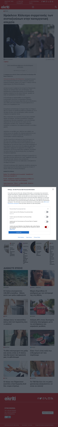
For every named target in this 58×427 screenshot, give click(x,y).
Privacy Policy (37, 237)
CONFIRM (18, 232)
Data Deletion (21, 237)
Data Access (29, 237)
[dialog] (29, 213)
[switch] (46, 212)
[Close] (53, 189)
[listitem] (29, 209)
